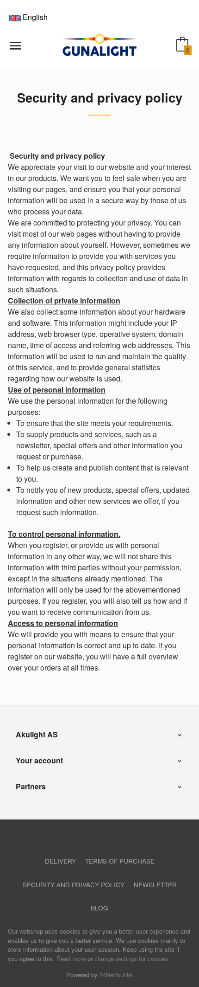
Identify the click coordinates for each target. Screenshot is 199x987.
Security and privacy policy (73, 884)
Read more (71, 958)
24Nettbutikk (116, 974)
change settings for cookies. (132, 958)
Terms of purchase (120, 860)
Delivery (60, 860)
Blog (99, 907)
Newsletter (155, 884)
